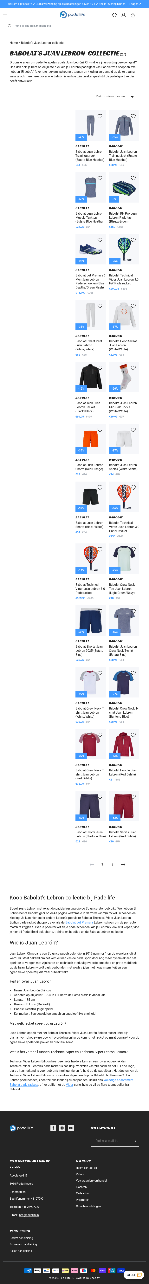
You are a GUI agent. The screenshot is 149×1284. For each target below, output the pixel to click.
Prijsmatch (82, 1199)
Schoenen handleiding (23, 1244)
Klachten (81, 1187)
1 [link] (102, 864)
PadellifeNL (67, 1277)
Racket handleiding (21, 1238)
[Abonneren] (135, 1141)
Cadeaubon (83, 1193)
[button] (5, 15)
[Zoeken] (9, 26)
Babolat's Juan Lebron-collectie (42, 43)
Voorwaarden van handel (91, 1180)
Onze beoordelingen (88, 1206)
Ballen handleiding (21, 1250)
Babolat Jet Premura (79, 922)
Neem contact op (86, 1167)
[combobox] (76, 25)
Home (14, 43)
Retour (80, 1174)
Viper (69, 1084)
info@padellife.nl (29, 1214)
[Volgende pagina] (123, 864)
